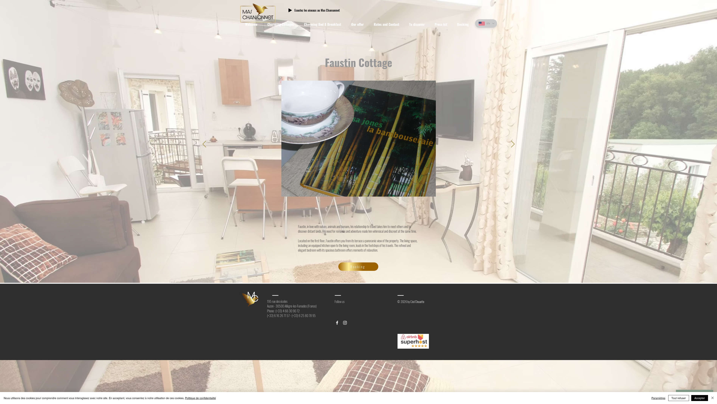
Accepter (699, 398)
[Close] (712, 398)
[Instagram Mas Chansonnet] (344, 322)
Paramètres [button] (658, 398)
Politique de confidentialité (200, 398)
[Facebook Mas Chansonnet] (337, 322)
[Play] (290, 10)
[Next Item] (513, 144)
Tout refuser (678, 398)
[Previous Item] (204, 144)
